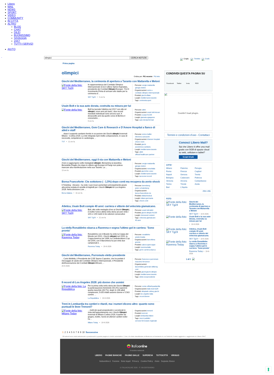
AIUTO (11, 49)
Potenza (198, 178)
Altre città (207, 191)
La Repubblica (93, 298)
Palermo (184, 168)
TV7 (63, 142)
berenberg (146, 185)
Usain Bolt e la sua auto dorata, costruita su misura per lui (96, 105)
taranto (154, 98)
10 (83, 332)
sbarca (153, 250)
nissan (157, 112)
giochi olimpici (146, 213)
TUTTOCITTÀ (162, 355)
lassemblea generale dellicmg (146, 267)
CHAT (17, 29)
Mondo (86, 67)
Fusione (115, 361)
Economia (76, 67)
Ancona (183, 181)
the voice (149, 171)
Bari (168, 187)
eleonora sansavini (142, 137)
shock (141, 201)
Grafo (207, 59)
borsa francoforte (141, 193)
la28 (156, 289)
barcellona (151, 240)
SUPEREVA (148, 355)
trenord (150, 311)
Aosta (197, 184)
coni (136, 269)
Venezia (169, 181)
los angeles (145, 294)
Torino (169, 184)
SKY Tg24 (92, 97)
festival (149, 196)
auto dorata (143, 120)
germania (149, 198)
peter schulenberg (142, 188)
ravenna (144, 247)
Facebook (170, 83)
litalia (153, 169)
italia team (151, 289)
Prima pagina (69, 63)
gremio (137, 242)
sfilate (148, 95)
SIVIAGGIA (20, 38)
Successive (92, 332)
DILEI (17, 32)
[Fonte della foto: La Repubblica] (74, 289)
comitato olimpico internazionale (147, 93)
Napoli (169, 174)
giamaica (144, 117)
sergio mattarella (148, 85)
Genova (183, 174)
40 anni (138, 220)
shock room (139, 142)
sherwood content (147, 215)
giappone (151, 117)
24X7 (17, 41)
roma (149, 169)
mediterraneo (146, 98)
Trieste (183, 184)
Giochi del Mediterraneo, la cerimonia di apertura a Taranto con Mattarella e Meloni (111, 81)
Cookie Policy (147, 361)
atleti (144, 110)
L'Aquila (183, 187)
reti (146, 313)
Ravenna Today (94, 246)
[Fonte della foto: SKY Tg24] (74, 88)
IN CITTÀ (13, 21)
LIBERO (98, 355)
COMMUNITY (15, 18)
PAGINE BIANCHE (113, 355)
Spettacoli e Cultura (106, 67)
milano (143, 198)
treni (143, 313)
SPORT (12, 12)
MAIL (10, 6)
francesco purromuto (150, 259)
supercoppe (150, 245)
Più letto (157, 76)
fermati (151, 120)
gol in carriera (144, 250)
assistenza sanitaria (142, 147)
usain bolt (150, 112)
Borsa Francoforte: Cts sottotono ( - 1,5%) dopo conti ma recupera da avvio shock (111, 181)
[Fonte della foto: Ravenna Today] (74, 237)
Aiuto (157, 361)
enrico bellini (146, 134)
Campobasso (200, 181)
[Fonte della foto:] (72, 109)
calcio (143, 245)
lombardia (144, 316)
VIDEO (12, 15)
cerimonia (143, 100)
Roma (168, 171)
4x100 (149, 115)
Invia (188, 83)
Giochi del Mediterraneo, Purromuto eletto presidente (93, 255)
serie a (149, 90)
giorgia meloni (140, 88)
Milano (169, 168)
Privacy (135, 361)
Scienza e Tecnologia (132, 67)
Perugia (198, 168)
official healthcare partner (144, 154)
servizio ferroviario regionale (146, 321)
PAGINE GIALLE (132, 355)
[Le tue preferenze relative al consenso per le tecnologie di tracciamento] (268, 369)
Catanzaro (184, 178)
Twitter (179, 83)
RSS (197, 83)
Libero (11, 4)
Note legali (125, 361)
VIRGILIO (175, 355)
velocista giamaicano (147, 218)
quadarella (156, 286)
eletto (141, 277)
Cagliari (198, 171)
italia (149, 247)
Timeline (197, 59)
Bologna (169, 178)
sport (149, 100)
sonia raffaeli (147, 286)
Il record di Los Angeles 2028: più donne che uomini (93, 282)
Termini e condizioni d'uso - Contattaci (188, 135)
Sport (119, 67)
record (149, 176)
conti (146, 201)
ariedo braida (140, 237)
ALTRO (12, 24)
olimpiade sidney (147, 291)
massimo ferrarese (142, 262)
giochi (143, 95)
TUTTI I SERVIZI (23, 43)
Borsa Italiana (67, 193)
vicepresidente (149, 277)
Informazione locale (186, 67)
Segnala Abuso (168, 361)
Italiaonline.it (105, 361)
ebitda (143, 196)
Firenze (183, 171)
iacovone (142, 176)
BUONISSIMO (22, 35)
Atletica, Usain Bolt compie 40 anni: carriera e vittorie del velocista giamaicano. (109, 206)
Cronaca (67, 67)
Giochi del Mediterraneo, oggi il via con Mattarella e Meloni (96, 159)
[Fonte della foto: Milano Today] (74, 313)
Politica (93, 67)
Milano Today (93, 322)
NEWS (11, 9)
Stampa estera (204, 67)
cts (150, 193)
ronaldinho (146, 234)
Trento (197, 174)
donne (147, 296)
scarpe (144, 115)
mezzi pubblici (144, 318)
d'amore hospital (153, 139)
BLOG (17, 26)
